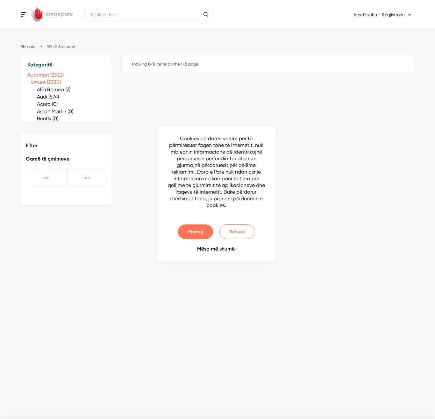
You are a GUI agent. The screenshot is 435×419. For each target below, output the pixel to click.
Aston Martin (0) (55, 111)
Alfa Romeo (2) (53, 89)
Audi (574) (48, 97)
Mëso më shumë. (216, 249)
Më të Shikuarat (61, 46)
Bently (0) (47, 118)
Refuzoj (237, 231)
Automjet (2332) (45, 75)
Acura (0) (47, 104)
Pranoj (195, 232)
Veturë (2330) (46, 82)
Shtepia (28, 46)
